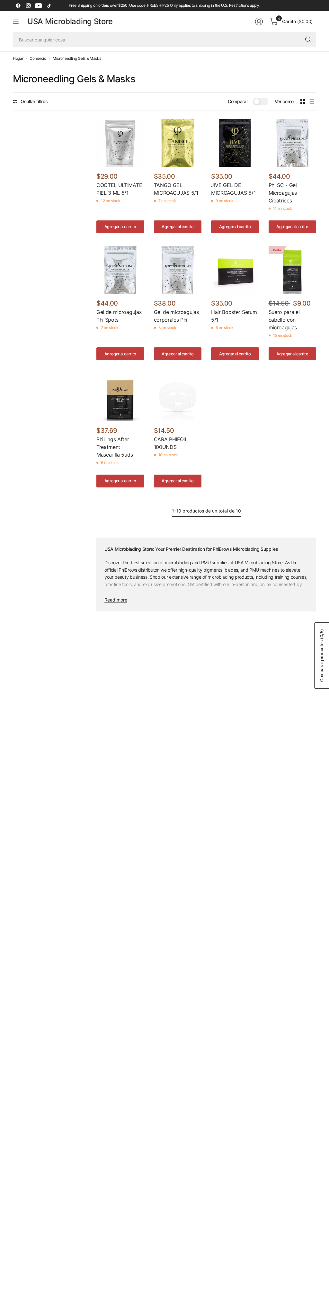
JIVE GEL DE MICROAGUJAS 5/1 (233, 189)
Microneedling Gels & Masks (77, 58)
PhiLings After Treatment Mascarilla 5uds (114, 447)
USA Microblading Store (70, 21)
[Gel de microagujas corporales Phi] (178, 270)
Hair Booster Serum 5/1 (234, 316)
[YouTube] (38, 5)
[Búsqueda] (308, 39)
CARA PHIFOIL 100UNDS (171, 443)
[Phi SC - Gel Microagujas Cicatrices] (292, 143)
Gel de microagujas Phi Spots (118, 316)
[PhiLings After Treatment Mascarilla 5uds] (120, 397)
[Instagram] (28, 5)
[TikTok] (49, 5)
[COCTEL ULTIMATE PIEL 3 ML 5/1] (120, 143)
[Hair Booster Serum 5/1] (235, 270)
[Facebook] (18, 5)
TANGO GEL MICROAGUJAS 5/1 (176, 189)
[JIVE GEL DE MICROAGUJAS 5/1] (235, 143)
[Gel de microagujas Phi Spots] (120, 270)
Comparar (238, 101)
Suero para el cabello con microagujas (284, 320)
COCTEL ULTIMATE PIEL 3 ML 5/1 (119, 189)
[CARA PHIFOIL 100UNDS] (178, 397)
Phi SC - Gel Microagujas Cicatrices (283, 193)
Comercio (38, 58)
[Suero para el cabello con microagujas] (292, 270)
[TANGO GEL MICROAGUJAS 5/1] (178, 143)
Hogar (18, 58)
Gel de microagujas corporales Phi (176, 316)
